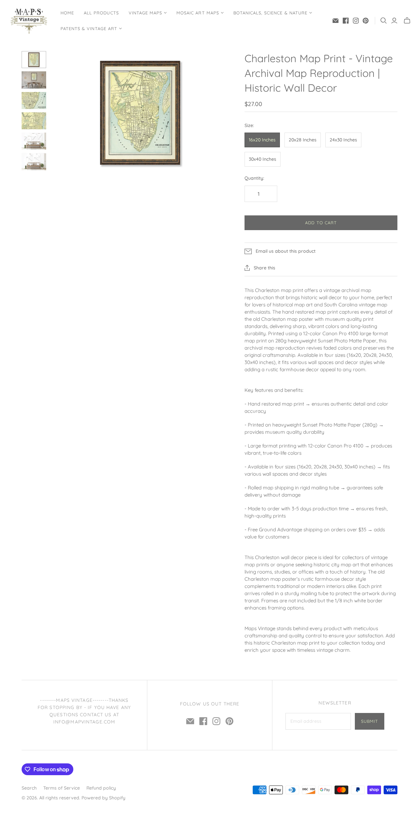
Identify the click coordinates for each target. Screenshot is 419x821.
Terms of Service (61, 788)
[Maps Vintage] (29, 21)
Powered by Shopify (103, 798)
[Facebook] (345, 21)
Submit (369, 721)
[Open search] (383, 20)
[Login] (394, 20)
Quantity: (254, 178)
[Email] (335, 21)
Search (29, 788)
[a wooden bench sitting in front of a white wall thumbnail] (34, 141)
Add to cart (321, 222)
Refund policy (101, 788)
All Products (101, 12)
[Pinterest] (366, 21)
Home (67, 12)
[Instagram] (356, 21)
